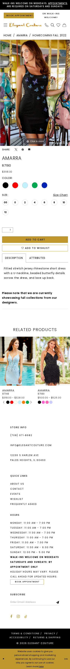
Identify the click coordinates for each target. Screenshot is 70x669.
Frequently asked (23, 504)
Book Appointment (27, 581)
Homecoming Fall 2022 (49, 35)
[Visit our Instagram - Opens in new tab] (18, 616)
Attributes (37, 258)
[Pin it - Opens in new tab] (23, 149)
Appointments (57, 3)
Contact (17, 488)
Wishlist (16, 499)
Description (14, 258)
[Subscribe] (57, 602)
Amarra (21, 35)
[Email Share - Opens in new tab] (29, 149)
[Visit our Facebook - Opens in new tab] (11, 616)
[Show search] (53, 25)
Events (15, 493)
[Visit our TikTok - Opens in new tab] (25, 616)
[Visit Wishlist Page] (58, 25)
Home (8, 35)
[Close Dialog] (3, 659)
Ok (66, 658)
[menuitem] (6, 25)
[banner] (25, 25)
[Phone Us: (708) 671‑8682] (47, 25)
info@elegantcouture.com (31, 445)
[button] (6, 25)
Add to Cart (35, 239)
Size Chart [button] (60, 195)
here (41, 666)
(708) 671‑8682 (21, 435)
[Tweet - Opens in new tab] (16, 149)
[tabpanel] (35, 93)
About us (17, 483)
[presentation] (37, 361)
